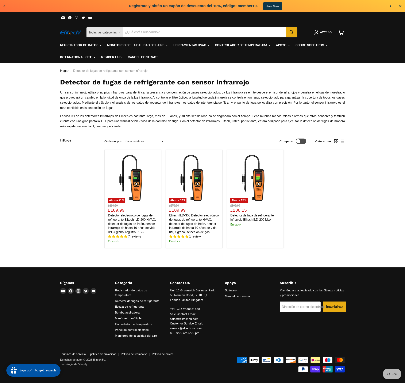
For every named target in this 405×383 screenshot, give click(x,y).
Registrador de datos (79, 45)
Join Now (264, 6)
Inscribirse (334, 306)
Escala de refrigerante (129, 306)
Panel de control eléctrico (132, 329)
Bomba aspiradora (127, 312)
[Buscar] (291, 32)
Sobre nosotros (310, 45)
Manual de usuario (237, 296)
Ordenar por (113, 141)
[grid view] (336, 141)
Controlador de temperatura (241, 45)
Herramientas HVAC (190, 45)
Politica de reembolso (134, 354)
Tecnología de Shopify (73, 364)
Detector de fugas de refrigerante (137, 301)
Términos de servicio (73, 354)
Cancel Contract (143, 57)
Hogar (64, 70)
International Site (76, 57)
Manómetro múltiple (128, 318)
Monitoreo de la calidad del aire (136, 45)
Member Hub (111, 57)
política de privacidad (103, 354)
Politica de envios (163, 354)
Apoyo (282, 45)
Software (231, 290)
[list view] (342, 141)
